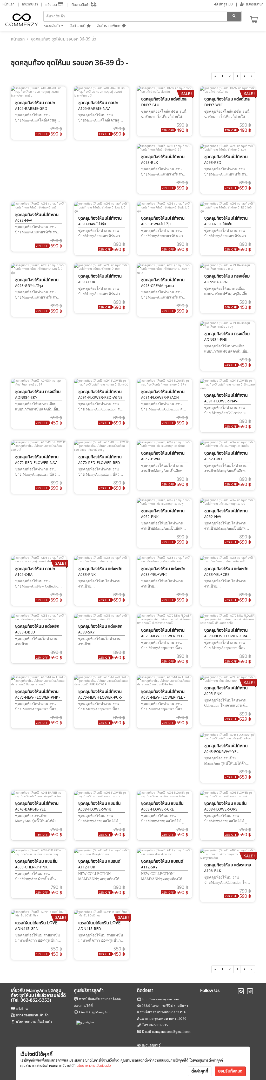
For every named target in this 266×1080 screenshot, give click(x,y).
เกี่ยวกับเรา (30, 4)
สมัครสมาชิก (254, 4)
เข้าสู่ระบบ (225, 4)
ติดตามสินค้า (81, 5)
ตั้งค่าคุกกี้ (199, 1071)
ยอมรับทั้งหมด (230, 1071)
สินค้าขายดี (78, 26)
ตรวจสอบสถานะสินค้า (32, 1015)
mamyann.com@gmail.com (171, 1032)
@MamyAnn (101, 1012)
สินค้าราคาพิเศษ (109, 26)
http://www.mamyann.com (160, 999)
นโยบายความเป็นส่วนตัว (94, 1065)
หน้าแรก (9, 4)
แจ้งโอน (51, 5)
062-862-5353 (159, 1025)
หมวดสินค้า (52, 26)
